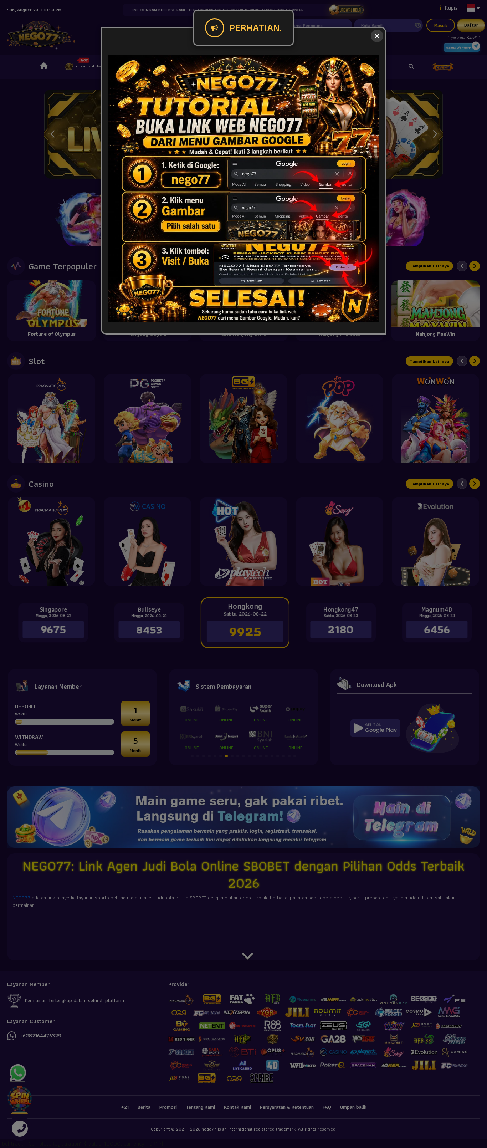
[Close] (377, 36)
